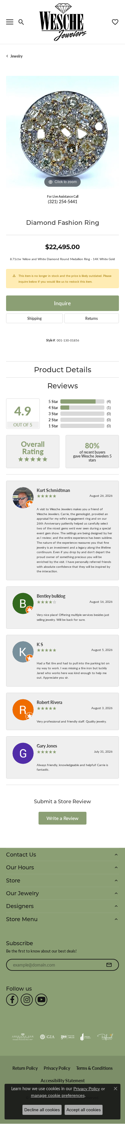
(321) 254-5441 (62, 201)
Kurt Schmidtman (53, 490)
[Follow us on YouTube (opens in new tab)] (41, 1000)
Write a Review (62, 818)
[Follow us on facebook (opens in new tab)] (12, 1000)
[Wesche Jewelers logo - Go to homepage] (63, 21)
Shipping (34, 318)
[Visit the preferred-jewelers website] (105, 1036)
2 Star (53, 419)
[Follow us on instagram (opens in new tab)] (27, 1000)
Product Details (62, 369)
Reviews (62, 385)
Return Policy (25, 1068)
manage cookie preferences (58, 1095)
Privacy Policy (57, 1068)
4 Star (53, 407)
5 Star (53, 401)
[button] (21, 22)
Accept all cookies (83, 1109)
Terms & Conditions (94, 1068)
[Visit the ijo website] (67, 1036)
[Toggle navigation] (9, 21)
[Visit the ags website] (23, 1036)
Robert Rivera (49, 702)
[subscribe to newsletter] (109, 965)
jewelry (16, 56)
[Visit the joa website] (85, 1036)
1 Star (53, 425)
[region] (62, 132)
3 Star (53, 413)
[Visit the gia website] (47, 1036)
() (109, 401)
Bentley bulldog (51, 596)
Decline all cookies (42, 1109)
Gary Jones (47, 746)
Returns (91, 318)
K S (40, 644)
